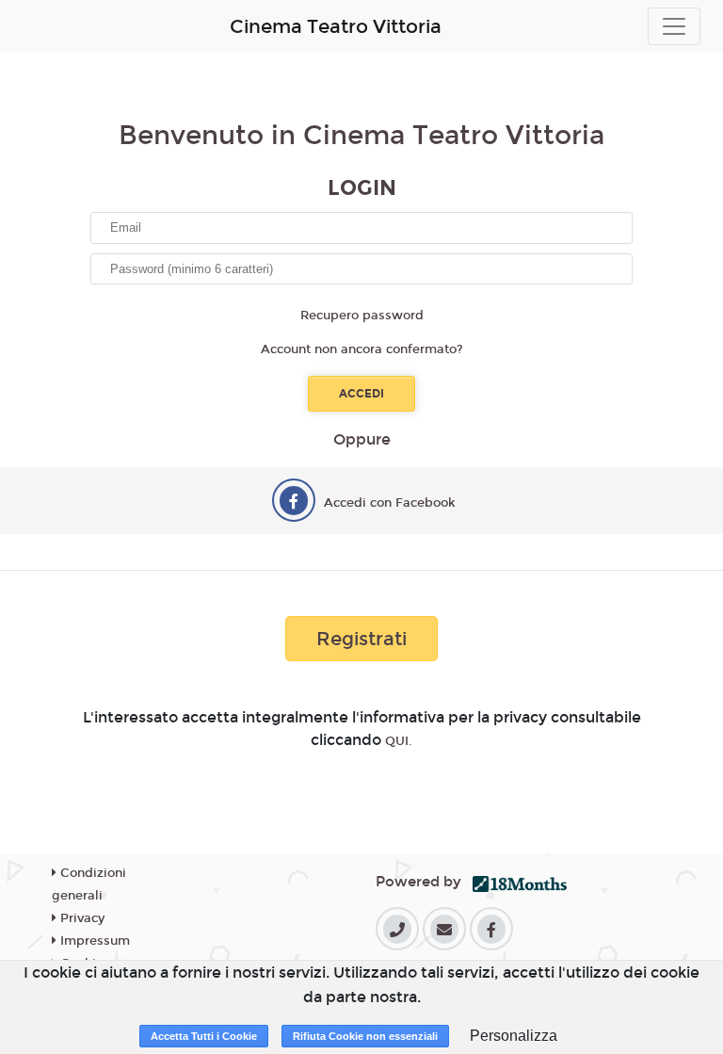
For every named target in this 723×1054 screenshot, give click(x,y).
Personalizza (513, 1036)
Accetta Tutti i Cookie (204, 1036)
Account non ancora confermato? (362, 349)
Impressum (93, 941)
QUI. (398, 741)
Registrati (361, 638)
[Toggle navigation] (674, 26)
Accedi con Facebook (390, 503)
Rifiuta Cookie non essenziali (365, 1036)
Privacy (80, 918)
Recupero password (362, 315)
